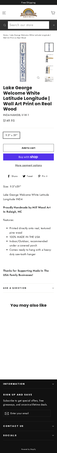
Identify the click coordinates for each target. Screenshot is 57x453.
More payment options (28, 165)
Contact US (13, 426)
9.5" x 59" (11, 135)
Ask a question (15, 288)
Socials (10, 435)
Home (5, 35)
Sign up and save (17, 394)
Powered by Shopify (28, 449)
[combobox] (28, 25)
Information (14, 383)
